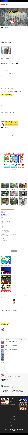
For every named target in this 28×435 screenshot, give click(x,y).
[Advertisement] (14, 34)
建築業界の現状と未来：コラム (3, 379)
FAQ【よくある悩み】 (12, 425)
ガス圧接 (15, 390)
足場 (8, 387)
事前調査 (3, 387)
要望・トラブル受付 (13, 419)
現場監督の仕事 (2, 376)
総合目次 (11, 401)
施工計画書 (5, 386)
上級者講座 (12, 412)
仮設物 (11, 387)
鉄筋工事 (1, 390)
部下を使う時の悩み (20, 376)
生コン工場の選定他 (21, 391)
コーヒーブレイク (2, 381)
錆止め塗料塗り (4, 394)
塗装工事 (1, 394)
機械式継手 (17, 390)
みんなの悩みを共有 (2, 375)
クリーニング (15, 387)
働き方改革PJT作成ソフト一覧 (13, 414)
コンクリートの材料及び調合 (16, 391)
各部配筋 (13, 390)
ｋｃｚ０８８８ (4, 211)
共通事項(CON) (5, 391)
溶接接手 (20, 390)
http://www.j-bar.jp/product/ (4, 214)
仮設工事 (1, 387)
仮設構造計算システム (13, 416)
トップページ (11, 398)
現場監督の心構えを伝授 (10, 376)
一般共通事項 (2, 386)
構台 (13, 387)
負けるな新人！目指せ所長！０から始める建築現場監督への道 (14, 429)
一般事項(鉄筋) (4, 390)
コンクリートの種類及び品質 (10, 391)
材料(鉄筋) (7, 390)
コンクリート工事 (2, 391)
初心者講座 (12, 409)
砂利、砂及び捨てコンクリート (4, 389)
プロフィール (11, 422)
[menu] (27, 1)
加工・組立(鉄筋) (10, 390)
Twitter (13, 430)
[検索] (25, 1)
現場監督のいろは (5, 376)
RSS (14, 430)
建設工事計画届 (7, 386)
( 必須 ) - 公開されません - (4, 240)
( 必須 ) (2, 238)
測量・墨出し (6, 387)
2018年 (7, 379)
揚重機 (10, 387)
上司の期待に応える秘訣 (15, 376)
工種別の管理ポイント (3, 380)
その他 (1, 383)
